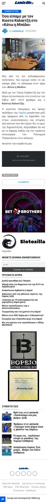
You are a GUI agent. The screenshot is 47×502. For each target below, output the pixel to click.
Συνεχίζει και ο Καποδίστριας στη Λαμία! (22, 319)
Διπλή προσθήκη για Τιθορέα (16, 281)
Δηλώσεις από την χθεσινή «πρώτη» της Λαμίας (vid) (22, 295)
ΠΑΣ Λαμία (8, 487)
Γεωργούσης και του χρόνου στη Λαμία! (21, 311)
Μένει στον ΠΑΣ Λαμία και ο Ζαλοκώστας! (22, 315)
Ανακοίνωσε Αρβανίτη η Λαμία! (17, 290)
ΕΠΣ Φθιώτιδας (22, 487)
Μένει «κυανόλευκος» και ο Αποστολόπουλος (15, 307)
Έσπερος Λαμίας (38, 487)
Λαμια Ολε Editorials (11, 483)
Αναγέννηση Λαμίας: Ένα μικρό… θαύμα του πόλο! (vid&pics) (26, 450)
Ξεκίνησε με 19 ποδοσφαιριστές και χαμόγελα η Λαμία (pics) (20, 301)
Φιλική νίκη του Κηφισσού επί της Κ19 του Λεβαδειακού (23, 285)
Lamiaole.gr (18, 31)
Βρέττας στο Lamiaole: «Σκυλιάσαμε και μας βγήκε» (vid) (26, 415)
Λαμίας (22, 112)
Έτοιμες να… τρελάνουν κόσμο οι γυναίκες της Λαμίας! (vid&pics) (26, 438)
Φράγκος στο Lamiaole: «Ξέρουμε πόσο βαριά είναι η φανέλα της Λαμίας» (28, 427)
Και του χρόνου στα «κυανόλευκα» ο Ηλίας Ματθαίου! (23, 323)
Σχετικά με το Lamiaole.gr (33, 483)
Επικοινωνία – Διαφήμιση (24, 490)
